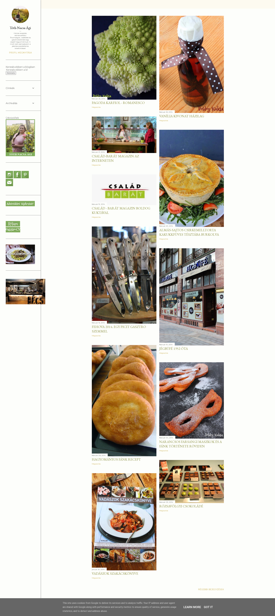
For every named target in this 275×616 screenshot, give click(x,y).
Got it (208, 607)
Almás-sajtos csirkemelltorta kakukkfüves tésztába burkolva (189, 232)
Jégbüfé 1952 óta (173, 348)
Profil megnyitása (20, 52)
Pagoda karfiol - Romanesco (118, 102)
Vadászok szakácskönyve (115, 573)
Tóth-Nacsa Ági (20, 28)
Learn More (192, 607)
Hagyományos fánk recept (116, 459)
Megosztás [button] (96, 107)
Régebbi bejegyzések (211, 589)
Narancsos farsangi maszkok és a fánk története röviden (190, 443)
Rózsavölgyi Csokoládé (181, 506)
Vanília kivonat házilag (181, 116)
